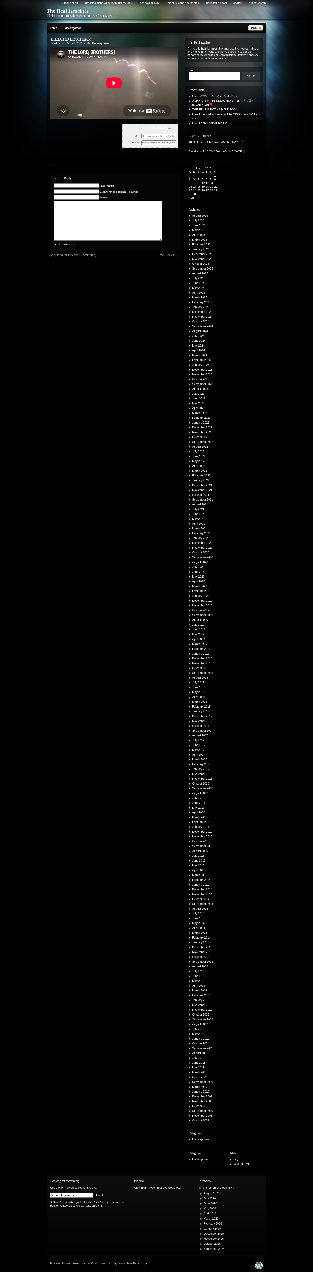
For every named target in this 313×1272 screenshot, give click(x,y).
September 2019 (202, 615)
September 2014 (202, 904)
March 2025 (199, 297)
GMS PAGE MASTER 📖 (156, 127)
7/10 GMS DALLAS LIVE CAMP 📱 (222, 141)
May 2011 (198, 1067)
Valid (241, 1164)
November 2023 (202, 374)
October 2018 (200, 668)
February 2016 (201, 822)
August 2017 (200, 735)
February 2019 (201, 648)
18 (199, 186)
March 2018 (199, 701)
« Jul (192, 197)
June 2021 (199, 514)
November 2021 (202, 490)
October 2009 (200, 1106)
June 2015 (199, 860)
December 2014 (202, 889)
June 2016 (199, 802)
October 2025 (200, 263)
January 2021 (200, 538)
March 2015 (199, 875)
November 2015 (202, 836)
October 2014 (200, 899)
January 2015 (200, 884)
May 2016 (198, 807)
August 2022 (200, 446)
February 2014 (201, 937)
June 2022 (199, 456)
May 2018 (198, 692)
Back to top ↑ (141, 1263)
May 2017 (198, 750)
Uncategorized (73, 28)
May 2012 (198, 1033)
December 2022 (202, 427)
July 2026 (198, 220)
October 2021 (200, 494)
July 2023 (198, 393)
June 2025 (199, 283)
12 (203, 183)
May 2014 (198, 923)
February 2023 (201, 417)
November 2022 (202, 432)
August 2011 (200, 1053)
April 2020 (198, 581)
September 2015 (202, 846)
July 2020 (198, 567)
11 (199, 183)
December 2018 (202, 658)
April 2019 (198, 639)
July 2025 (198, 278)
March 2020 (199, 586)
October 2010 (200, 1077)
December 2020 (202, 543)
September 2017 (202, 730)
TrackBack (168, 255)
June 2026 (199, 225)
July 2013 (198, 971)
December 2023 (202, 369)
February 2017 (201, 764)
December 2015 (202, 831)
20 (207, 186)
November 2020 (202, 547)
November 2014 (202, 894)
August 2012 (200, 1024)
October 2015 (200, 841)
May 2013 (198, 981)
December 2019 (202, 600)
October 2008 (200, 1120)
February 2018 (201, 706)
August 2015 (200, 851)
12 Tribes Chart (69, 3)
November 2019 (202, 605)
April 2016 (198, 812)
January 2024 (200, 364)
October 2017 (200, 725)
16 (190, 186)
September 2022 (202, 441)
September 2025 (202, 268)
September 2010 (202, 1082)
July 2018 (198, 682)
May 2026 (198, 230)
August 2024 (200, 331)
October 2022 (200, 437)
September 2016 (202, 788)
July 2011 (198, 1058)
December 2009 (202, 1096)
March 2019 (199, 644)
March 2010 (199, 1086)
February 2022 (201, 475)
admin (57, 43)
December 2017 (202, 716)
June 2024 (199, 340)
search (237, 3)
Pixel (94, 1263)
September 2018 (202, 673)
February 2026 (201, 244)
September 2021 (202, 499)
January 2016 (200, 827)
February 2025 (201, 302)
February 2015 (201, 879)
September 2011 (202, 1048)
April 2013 (198, 985)
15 (215, 183)
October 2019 (200, 610)
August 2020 (200, 562)
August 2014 (200, 908)
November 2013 (202, 952)
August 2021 (200, 504)
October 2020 (200, 552)
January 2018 (200, 711)
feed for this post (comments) (73, 255)
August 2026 (200, 215)
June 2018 (199, 687)
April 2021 (198, 523)
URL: (138, 136)
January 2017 (200, 769)
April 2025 (198, 292)
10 (194, 183)
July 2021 (198, 509)
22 (215, 186)
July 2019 (198, 624)
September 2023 (202, 384)
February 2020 (201, 591)
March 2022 (199, 470)
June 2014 (199, 918)
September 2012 (202, 1019)
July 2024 (198, 336)
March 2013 (199, 990)
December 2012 (202, 1005)
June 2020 (199, 571)
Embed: (136, 142)
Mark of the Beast (216, 3)
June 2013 (199, 976)
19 (203, 186)
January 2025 (200, 307)
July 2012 (198, 1029)
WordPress (73, 1263)
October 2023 (200, 379)
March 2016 (199, 817)
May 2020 (198, 576)
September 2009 (202, 1110)
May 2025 (198, 287)
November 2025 (202, 259)
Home (53, 28)
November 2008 (202, 1115)
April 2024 (198, 350)
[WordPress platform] (259, 1268)
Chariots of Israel (150, 3)
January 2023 (200, 422)
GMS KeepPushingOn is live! (210, 123)
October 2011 (200, 1043)
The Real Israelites (68, 11)
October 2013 (200, 956)
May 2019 (198, 634)
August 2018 (200, 677)
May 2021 (198, 518)
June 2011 (198, 1062)
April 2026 (198, 235)
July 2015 (198, 855)
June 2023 (199, 398)
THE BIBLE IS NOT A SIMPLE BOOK (214, 109)
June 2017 (199, 745)
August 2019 (200, 620)
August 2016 (200, 793)
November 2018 (202, 663)
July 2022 (198, 451)
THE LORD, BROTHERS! (70, 38)
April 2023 (198, 408)
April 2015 (198, 870)
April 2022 (198, 466)
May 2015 (198, 865)
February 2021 (201, 533)
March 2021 (199, 528)
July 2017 (198, 740)
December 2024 (202, 312)
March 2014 (199, 932)
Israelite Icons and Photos (183, 3)
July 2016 (198, 798)
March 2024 (199, 355)
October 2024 (200, 321)
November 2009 (202, 1101)
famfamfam (125, 1263)
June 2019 (199, 629)
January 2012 (200, 1038)
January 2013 (200, 1000)
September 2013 (202, 961)
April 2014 (198, 928)
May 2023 (198, 403)
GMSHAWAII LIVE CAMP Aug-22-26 (214, 96)
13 (207, 183)
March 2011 (199, 1072)
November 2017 (202, 721)
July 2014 (198, 913)
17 (194, 186)
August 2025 (200, 273)
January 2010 (200, 1091)
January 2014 (200, 942)
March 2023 (199, 413)
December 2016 (202, 774)
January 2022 (200, 480)
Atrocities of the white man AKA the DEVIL (109, 3)
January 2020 (200, 595)
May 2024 (198, 345)
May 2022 (198, 461)
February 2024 (201, 360)
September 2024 (202, 326)
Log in (237, 1159)
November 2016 (202, 778)
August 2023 (200, 389)
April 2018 (198, 697)
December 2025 (202, 254)
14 (211, 183)
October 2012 (200, 1014)
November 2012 (202, 1009)
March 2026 (199, 239)
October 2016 (200, 783)
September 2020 (202, 557)
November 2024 (202, 316)
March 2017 (199, 759)
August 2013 (200, 966)
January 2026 (200, 249)
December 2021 (202, 485)
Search (193, 70)
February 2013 (201, 995)
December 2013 (202, 947)
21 (211, 186)
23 (190, 190)
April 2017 (198, 754)
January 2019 (200, 653)
